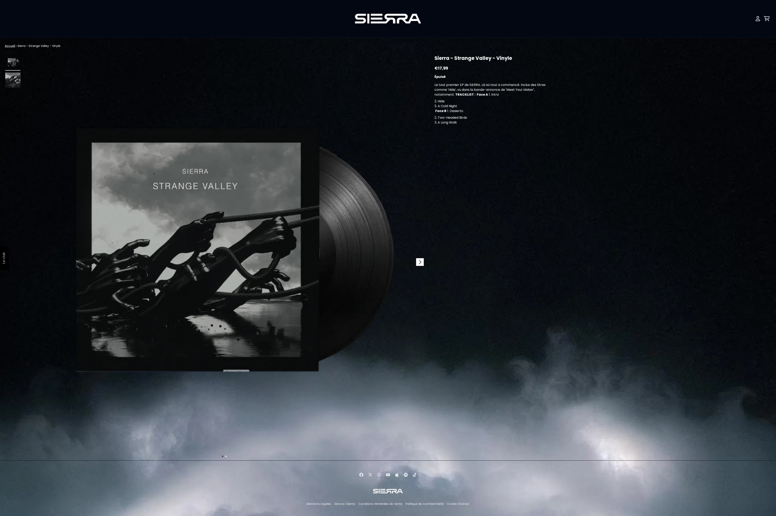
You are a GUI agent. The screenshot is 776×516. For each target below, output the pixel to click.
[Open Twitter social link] (370, 474)
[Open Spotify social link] (405, 474)
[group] (12, 62)
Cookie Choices (458, 504)
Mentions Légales (319, 504)
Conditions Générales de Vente (380, 504)
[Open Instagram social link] (379, 474)
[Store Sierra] (388, 18)
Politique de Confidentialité (425, 504)
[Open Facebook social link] (361, 474)
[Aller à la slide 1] (223, 456)
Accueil (10, 46)
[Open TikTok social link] (414, 474)
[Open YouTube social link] (388, 474)
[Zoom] (224, 257)
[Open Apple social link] (396, 474)
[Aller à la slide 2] (226, 456)
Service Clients (344, 504)
